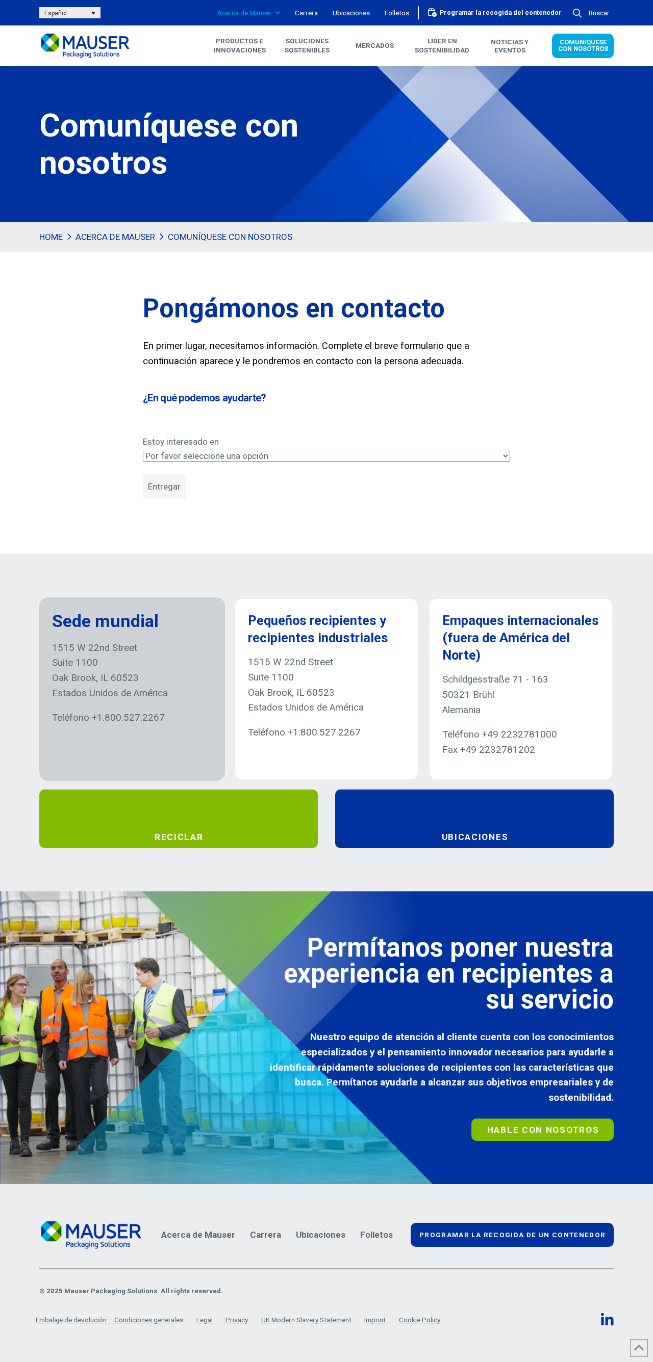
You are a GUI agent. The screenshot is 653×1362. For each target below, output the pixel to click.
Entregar (164, 486)
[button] (592, 13)
